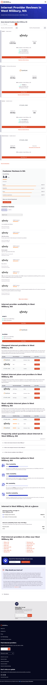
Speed (4, 184)
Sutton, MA (6, 545)
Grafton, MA (29, 547)
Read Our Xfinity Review (24, 59)
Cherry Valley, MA (7, 550)
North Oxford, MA (7, 547)
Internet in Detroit (4, 663)
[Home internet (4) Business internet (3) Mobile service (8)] (11, 28)
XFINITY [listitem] (9, 209)
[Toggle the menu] (45, 2)
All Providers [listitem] (4, 209)
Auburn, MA (6, 543)
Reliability (5, 188)
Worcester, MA (30, 545)
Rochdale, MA (7, 551)
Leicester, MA (29, 550)
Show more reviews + (23, 299)
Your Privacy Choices (24, 681)
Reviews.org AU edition (7, 639)
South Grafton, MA (31, 543)
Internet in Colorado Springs (6, 666)
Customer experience (7, 194)
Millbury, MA (6, 542)
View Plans (23, 57)
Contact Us (3, 631)
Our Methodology (4, 636)
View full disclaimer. (5, 163)
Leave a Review (7, 202)
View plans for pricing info (34, 147)
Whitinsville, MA (30, 551)
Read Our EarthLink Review (23, 94)
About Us (17, 586)
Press (2, 634)
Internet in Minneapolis (5, 661)
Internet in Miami (4, 659)
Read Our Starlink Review (23, 129)
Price (4, 191)
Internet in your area (4, 656)
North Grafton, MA (30, 548)
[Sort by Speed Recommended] (39, 28)
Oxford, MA (6, 548)
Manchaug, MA (30, 542)
